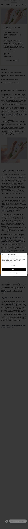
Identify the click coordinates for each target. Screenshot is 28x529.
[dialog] (14, 264)
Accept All (14, 269)
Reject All (14, 265)
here (12, 261)
